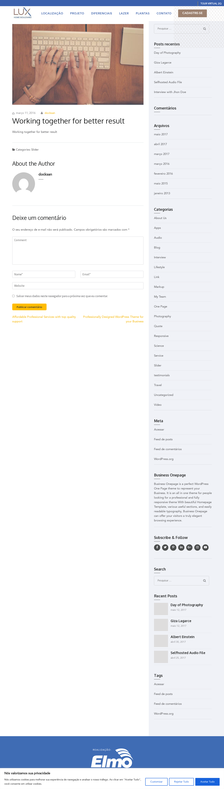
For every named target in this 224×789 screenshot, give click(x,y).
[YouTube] (205, 547)
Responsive (161, 336)
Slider (35, 149)
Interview (160, 257)
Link (156, 277)
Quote (158, 326)
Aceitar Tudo (207, 782)
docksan (50, 113)
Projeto (77, 13)
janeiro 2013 (162, 193)
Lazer (124, 13)
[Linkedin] (181, 547)
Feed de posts (163, 439)
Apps (157, 228)
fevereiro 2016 (163, 173)
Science (159, 345)
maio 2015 (161, 183)
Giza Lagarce (162, 62)
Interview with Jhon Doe (170, 92)
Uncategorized (163, 395)
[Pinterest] (173, 547)
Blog (157, 247)
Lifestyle (159, 267)
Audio (158, 237)
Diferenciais (101, 13)
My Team (160, 296)
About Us (160, 218)
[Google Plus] (189, 547)
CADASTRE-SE (192, 13)
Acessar (159, 429)
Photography (162, 316)
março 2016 (161, 164)
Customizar (156, 782)
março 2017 (161, 154)
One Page (160, 306)
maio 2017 (161, 134)
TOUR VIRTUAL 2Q (211, 4)
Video (158, 404)
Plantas (143, 13)
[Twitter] (165, 547)
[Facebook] (157, 547)
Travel (158, 385)
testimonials (162, 375)
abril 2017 (160, 144)
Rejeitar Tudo (181, 782)
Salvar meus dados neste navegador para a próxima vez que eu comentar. (62, 296)
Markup (159, 287)
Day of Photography (167, 52)
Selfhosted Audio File (168, 82)
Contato (164, 13)
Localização (52, 13)
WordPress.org (163, 459)
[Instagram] (197, 547)
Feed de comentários (168, 449)
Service (158, 355)
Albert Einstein (163, 72)
